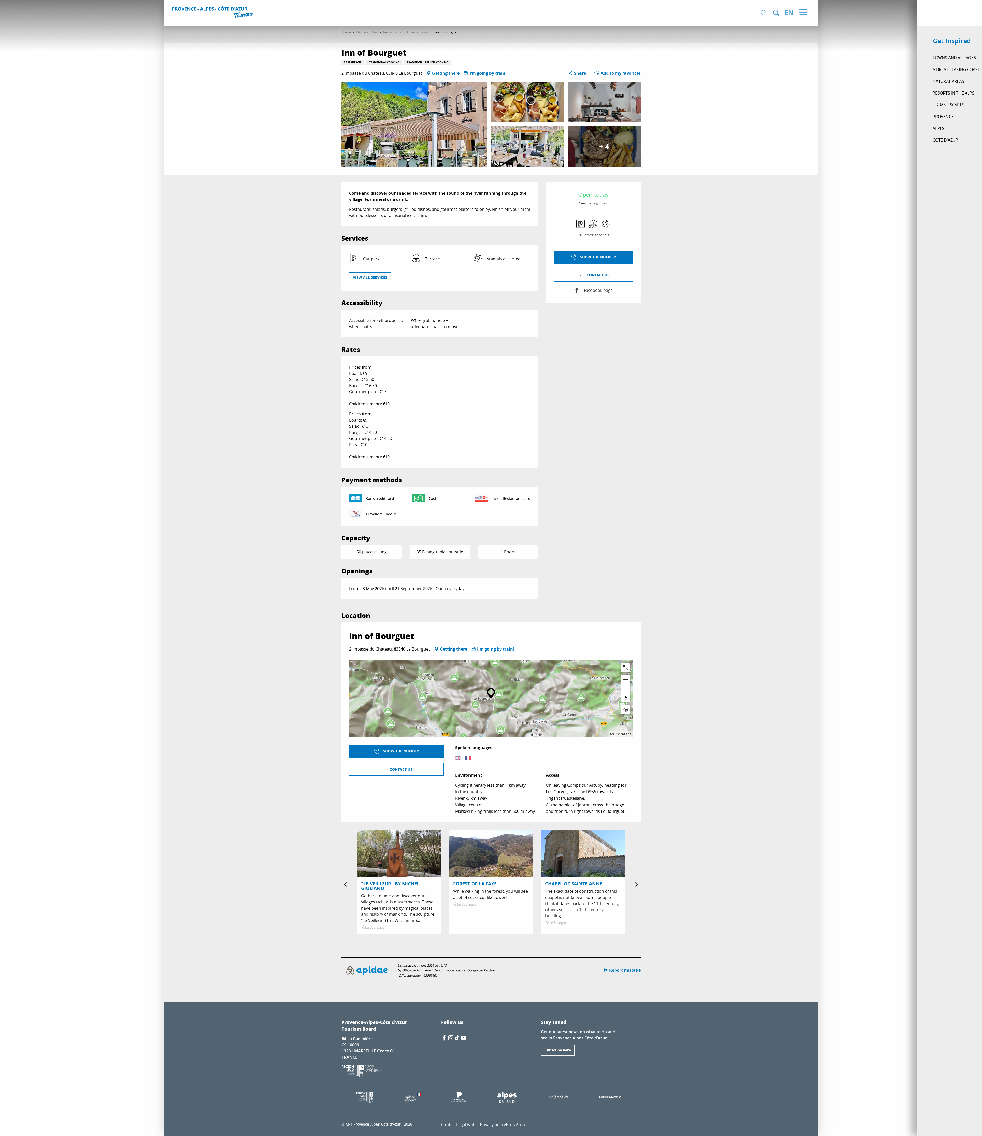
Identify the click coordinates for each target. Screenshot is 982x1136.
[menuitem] (213, 13)
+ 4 (604, 147)
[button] (776, 13)
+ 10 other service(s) (593, 235)
